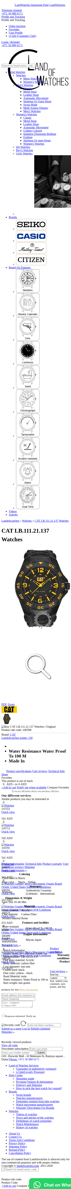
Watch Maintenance (27, 1124)
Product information (12, 863)
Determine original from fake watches (37, 1101)
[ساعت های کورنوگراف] (28, 411)
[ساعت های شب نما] (28, 363)
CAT (13, 734)
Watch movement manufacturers (34, 1104)
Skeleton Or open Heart (37, 140)
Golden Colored (32, 130)
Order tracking (17, 26)
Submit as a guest (11, 1028)
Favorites (14, 29)
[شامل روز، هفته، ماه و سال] (28, 315)
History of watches (27, 1127)
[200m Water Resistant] (28, 339)
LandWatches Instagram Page (32, 5)
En (5, 5)
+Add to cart (8, 787)
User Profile (16, 32)
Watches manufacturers (29, 1098)
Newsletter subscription (14, 1048)
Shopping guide (25, 1078)
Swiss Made (30, 104)
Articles (13, 514)
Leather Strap (31, 94)
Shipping (29, 867)
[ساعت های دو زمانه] (28, 508)
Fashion (27, 137)
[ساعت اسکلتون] (28, 291)
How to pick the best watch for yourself (39, 1088)
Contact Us (15, 1136)
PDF (4, 704)
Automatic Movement (35, 98)
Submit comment (36, 1028)
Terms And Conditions (22, 1140)
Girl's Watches (24, 153)
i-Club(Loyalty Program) (30, 1072)
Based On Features (20, 267)
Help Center (16, 1075)
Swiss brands (23, 1094)
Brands (13, 217)
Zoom (11, 704)
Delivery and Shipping (29, 1085)
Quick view (8, 812)
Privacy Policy (17, 1143)
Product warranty (52, 863)
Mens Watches (31, 78)
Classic (27, 88)
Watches (21, 75)
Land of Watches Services (24, 1065)
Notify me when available (31, 787)
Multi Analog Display (35, 107)
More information (28, 989)
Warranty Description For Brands (35, 1107)
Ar (12, 5)
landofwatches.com (28, 1165)
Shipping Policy (18, 1146)
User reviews (39, 771)
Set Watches (23, 147)
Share (4, 774)
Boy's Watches (24, 150)
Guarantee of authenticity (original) (36, 1068)
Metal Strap (30, 91)
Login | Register (10, 42)
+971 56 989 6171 (12, 13)
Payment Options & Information (34, 1081)
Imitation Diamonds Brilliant (39, 134)
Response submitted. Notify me (20, 1016)
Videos (13, 511)
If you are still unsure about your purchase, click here (35, 791)
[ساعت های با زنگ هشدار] (28, 484)
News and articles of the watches (35, 1117)
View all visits (9, 1045)
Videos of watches (26, 1114)
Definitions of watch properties (34, 1120)
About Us (14, 1133)
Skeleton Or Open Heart (37, 101)
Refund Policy (17, 1149)
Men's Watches (24, 85)
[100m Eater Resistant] (28, 387)
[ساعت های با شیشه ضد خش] (28, 460)
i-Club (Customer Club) (22, 35)
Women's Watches (33, 81)
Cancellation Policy (20, 1153)
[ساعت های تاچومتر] (28, 435)
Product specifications (18, 771)
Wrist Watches (17, 72)
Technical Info (56, 771)
